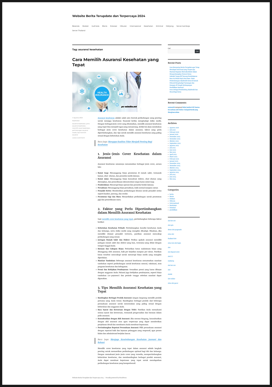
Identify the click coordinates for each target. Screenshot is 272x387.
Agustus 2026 (174, 128)
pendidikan (173, 210)
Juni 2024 (173, 177)
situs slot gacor (173, 283)
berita (172, 194)
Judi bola (95, 26)
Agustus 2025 (174, 145)
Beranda (75, 26)
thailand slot (172, 238)
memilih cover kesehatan (81, 128)
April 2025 (173, 154)
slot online (171, 279)
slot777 (170, 256)
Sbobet (85, 26)
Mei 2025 (173, 152)
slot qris (170, 225)
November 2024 (175, 166)
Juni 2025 (173, 150)
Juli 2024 (173, 174)
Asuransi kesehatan (106, 118)
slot (169, 247)
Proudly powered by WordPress (116, 378)
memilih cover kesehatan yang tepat (117, 219)
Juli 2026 (173, 130)
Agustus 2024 (174, 172)
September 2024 (175, 170)
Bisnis (104, 26)
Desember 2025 (175, 137)
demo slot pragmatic (175, 230)
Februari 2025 (174, 159)
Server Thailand (78, 31)
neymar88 (171, 107)
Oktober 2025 (174, 141)
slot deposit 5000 (173, 252)
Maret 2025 (173, 157)
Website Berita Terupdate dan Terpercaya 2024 (108, 16)
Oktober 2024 (174, 168)
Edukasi (113, 26)
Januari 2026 (174, 134)
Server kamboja (183, 26)
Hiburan (123, 26)
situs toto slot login (174, 243)
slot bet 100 (172, 221)
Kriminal (159, 26)
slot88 (170, 274)
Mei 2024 (173, 179)
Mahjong (170, 26)
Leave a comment (78, 138)
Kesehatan (148, 26)
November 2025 (175, 139)
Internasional (135, 26)
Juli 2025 (173, 148)
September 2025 (175, 143)
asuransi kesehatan (79, 123)
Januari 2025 (174, 161)
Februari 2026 (174, 132)
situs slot (171, 234)
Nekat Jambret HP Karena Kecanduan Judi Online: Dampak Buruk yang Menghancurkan (184, 109)
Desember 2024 (175, 163)
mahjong (171, 261)
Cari (169, 48)
